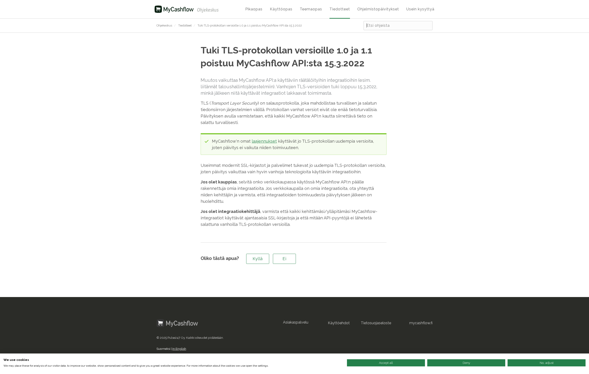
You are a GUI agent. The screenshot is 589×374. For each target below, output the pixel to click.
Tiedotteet (185, 25)
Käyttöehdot (339, 323)
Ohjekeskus (164, 25)
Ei (284, 258)
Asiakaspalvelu (295, 322)
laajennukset (264, 141)
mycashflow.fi (421, 323)
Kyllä (258, 258)
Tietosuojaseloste (376, 323)
